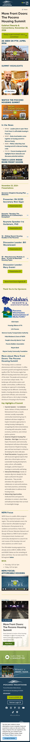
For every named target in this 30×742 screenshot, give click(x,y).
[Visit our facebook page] (7, 708)
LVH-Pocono (15, 329)
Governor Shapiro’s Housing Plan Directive (14, 193)
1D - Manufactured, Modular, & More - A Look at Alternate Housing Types (13, 258)
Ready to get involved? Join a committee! (14, 35)
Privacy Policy (9, 735)
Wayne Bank (15, 348)
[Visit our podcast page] (17, 712)
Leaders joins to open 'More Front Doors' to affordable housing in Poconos (16, 131)
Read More (8, 643)
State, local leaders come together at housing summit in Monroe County (15, 138)
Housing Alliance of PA (15, 325)
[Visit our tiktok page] (13, 712)
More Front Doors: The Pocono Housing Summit (14, 627)
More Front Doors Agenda (14, 282)
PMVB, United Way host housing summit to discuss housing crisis (16, 146)
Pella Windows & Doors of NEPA (15, 336)
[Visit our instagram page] (19, 708)
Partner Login (14, 702)
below (12, 557)
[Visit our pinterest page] (15, 708)
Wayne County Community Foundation (15, 351)
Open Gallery (15, 83)
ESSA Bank (15, 322)
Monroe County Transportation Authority (15, 333)
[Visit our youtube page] (23, 708)
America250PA (14, 697)
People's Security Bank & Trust (15, 340)
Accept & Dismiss (9, 738)
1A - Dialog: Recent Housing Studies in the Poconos (12, 237)
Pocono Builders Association (15, 344)
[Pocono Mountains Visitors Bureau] (7, 3)
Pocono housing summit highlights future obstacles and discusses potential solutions (15, 153)
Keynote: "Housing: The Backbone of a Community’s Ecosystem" (12, 215)
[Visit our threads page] (11, 708)
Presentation (14, 206)
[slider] (8, 59)
